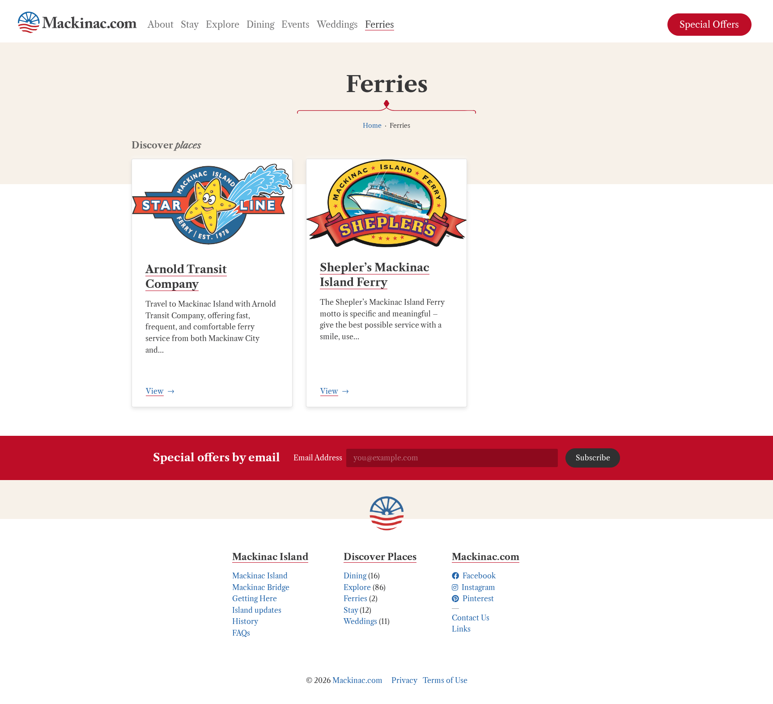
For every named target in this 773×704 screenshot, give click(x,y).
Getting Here (254, 598)
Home (372, 126)
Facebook (478, 575)
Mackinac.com (357, 680)
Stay (351, 610)
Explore (357, 587)
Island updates (256, 610)
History (245, 621)
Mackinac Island (260, 575)
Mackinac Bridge (260, 587)
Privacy (404, 680)
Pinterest (477, 598)
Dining (355, 575)
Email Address (317, 457)
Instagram (477, 587)
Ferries (355, 598)
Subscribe (593, 457)
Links (461, 628)
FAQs (241, 632)
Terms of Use (445, 680)
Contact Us (470, 617)
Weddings (360, 621)
